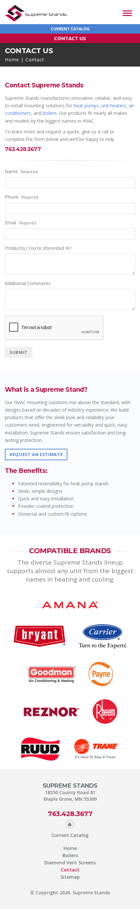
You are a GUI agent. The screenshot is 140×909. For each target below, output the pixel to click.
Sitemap (70, 877)
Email (20, 223)
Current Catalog (70, 29)
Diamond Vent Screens (70, 862)
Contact (70, 870)
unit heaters (113, 105)
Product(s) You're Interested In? (38, 248)
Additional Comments (27, 283)
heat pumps (86, 105)
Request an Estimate (36, 454)
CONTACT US (70, 38)
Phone (21, 197)
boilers (50, 113)
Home (12, 59)
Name (21, 171)
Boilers (70, 855)
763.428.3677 (70, 814)
